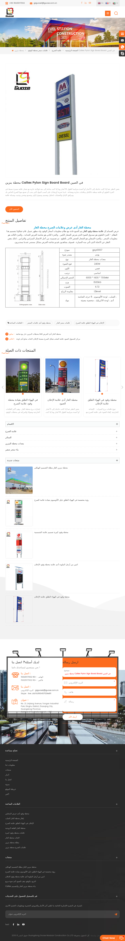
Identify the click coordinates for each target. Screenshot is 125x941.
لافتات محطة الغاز (12, 837)
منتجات (8, 770)
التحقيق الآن (14, 209)
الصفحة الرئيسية (11, 760)
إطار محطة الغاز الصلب (14, 818)
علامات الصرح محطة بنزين (15, 847)
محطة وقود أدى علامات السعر (39, 323)
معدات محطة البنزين (14, 443)
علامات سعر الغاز (63, 323)
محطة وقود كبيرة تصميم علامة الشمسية (51, 532)
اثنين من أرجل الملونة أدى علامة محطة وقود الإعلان (56, 564)
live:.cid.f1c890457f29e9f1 (39, 693)
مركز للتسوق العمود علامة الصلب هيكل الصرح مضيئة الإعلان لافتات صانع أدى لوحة (48, 339)
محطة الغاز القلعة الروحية (15, 828)
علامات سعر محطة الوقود (38, 50)
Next (122, 387)
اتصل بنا (8, 779)
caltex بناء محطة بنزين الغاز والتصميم (20, 886)
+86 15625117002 (17, 3)
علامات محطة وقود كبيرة (15, 833)
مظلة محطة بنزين (12, 842)
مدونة (7, 784)
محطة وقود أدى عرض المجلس (17, 813)
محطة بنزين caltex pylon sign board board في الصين (88, 673)
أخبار (7, 774)
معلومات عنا (10, 765)
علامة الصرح (56, 50)
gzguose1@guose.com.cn (45, 3)
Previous (3, 387)
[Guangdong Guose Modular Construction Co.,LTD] (9, 12)
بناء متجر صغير (12, 449)
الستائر (8, 437)
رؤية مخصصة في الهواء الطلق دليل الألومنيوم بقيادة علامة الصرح (61, 500)
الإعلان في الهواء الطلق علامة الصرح (90, 323)
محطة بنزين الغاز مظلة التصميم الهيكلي (51, 468)
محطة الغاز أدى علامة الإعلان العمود (36, 401)
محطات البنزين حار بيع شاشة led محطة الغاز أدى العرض (38, 334)
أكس (7, 794)
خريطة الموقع (10, 789)
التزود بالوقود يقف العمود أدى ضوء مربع (20, 881)
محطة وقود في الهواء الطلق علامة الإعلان (75, 401)
